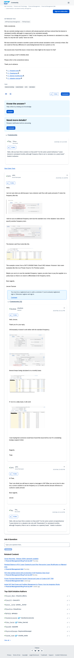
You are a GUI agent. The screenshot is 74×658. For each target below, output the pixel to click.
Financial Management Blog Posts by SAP (19, 561)
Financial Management (34, 6)
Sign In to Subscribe (61, 11)
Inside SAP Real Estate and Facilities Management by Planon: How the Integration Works (32, 584)
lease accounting (9, 87)
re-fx (26, 87)
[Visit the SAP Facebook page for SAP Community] (32, 650)
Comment (65, 94)
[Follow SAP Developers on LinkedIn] (42, 650)
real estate (32, 87)
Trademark (44, 655)
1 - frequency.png (13, 70)
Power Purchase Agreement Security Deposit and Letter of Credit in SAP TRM (28, 578)
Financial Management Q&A (48, 6)
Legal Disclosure (34, 655)
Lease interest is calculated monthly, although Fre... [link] (18, 8)
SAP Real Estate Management (12, 21)
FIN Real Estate (26, 21)
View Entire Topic (9, 168)
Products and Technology (20, 6)
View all (6, 640)
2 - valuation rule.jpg (14, 78)
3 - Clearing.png (12, 73)
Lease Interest (19, 87)
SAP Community (8, 6)
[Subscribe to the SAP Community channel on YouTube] (38, 650)
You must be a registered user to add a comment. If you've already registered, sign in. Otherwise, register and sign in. (35, 293)
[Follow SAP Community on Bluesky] (35, 650)
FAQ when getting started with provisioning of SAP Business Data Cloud (26, 573)
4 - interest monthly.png (15, 76)
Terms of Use (16, 655)
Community (14, 2)
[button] (51, 94)
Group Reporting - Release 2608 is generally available (21, 558)
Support (51, 655)
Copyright (25, 655)
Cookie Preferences (61, 655)
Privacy (9, 655)
